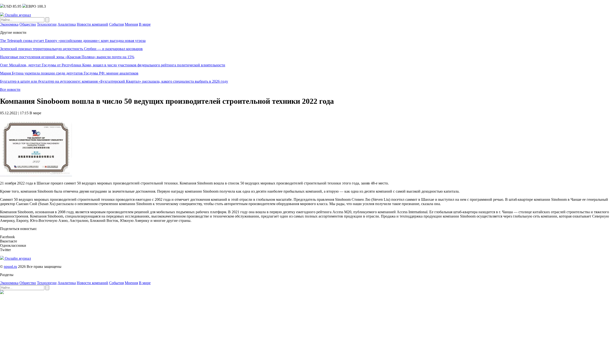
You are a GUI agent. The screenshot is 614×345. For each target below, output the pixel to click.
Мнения (131, 24)
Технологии (47, 24)
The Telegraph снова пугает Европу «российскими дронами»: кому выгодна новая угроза (73, 41)
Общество (27, 24)
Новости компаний (92, 24)
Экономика (9, 24)
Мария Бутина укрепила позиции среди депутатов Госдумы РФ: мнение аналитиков (69, 73)
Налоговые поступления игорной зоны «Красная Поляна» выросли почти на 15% (67, 57)
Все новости (10, 89)
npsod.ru (10, 266)
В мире (145, 24)
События (116, 24)
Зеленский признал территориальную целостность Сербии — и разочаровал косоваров (71, 49)
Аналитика (67, 24)
